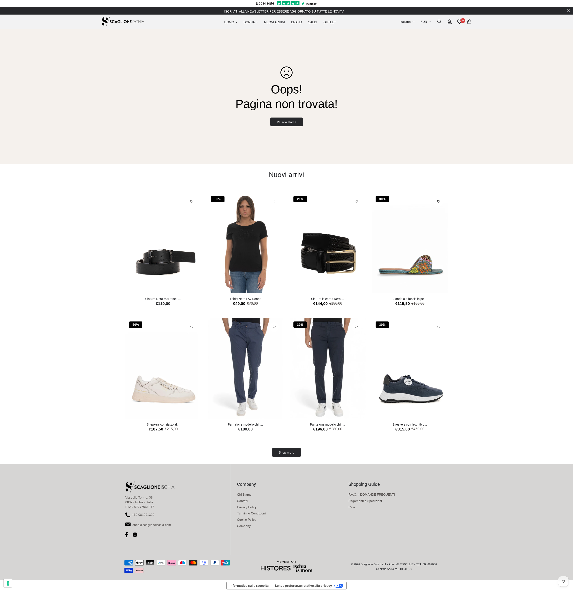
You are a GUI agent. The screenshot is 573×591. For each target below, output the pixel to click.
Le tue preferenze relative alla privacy (303, 585)
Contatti (242, 501)
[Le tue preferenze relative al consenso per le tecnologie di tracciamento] (8, 583)
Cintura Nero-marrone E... (163, 299)
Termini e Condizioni (251, 513)
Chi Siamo (244, 494)
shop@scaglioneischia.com (152, 525)
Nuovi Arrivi (274, 22)
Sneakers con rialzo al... (163, 424)
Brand (296, 22)
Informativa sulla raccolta (249, 585)
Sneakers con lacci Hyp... (410, 424)
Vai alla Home (286, 122)
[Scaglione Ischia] (123, 22)
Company (244, 526)
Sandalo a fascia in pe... (409, 299)
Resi (352, 507)
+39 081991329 (143, 514)
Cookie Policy (246, 519)
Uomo (229, 22)
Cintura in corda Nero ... (327, 299)
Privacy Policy (247, 507)
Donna (249, 22)
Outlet (329, 22)
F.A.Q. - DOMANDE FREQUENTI (372, 494)
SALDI (312, 22)
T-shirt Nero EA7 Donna (245, 299)
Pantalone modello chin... (245, 424)
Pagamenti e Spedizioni (365, 501)
